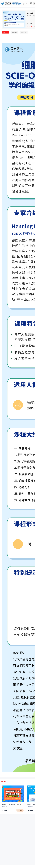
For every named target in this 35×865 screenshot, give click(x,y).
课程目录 (14, 32)
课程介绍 (5, 32)
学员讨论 (23, 32)
